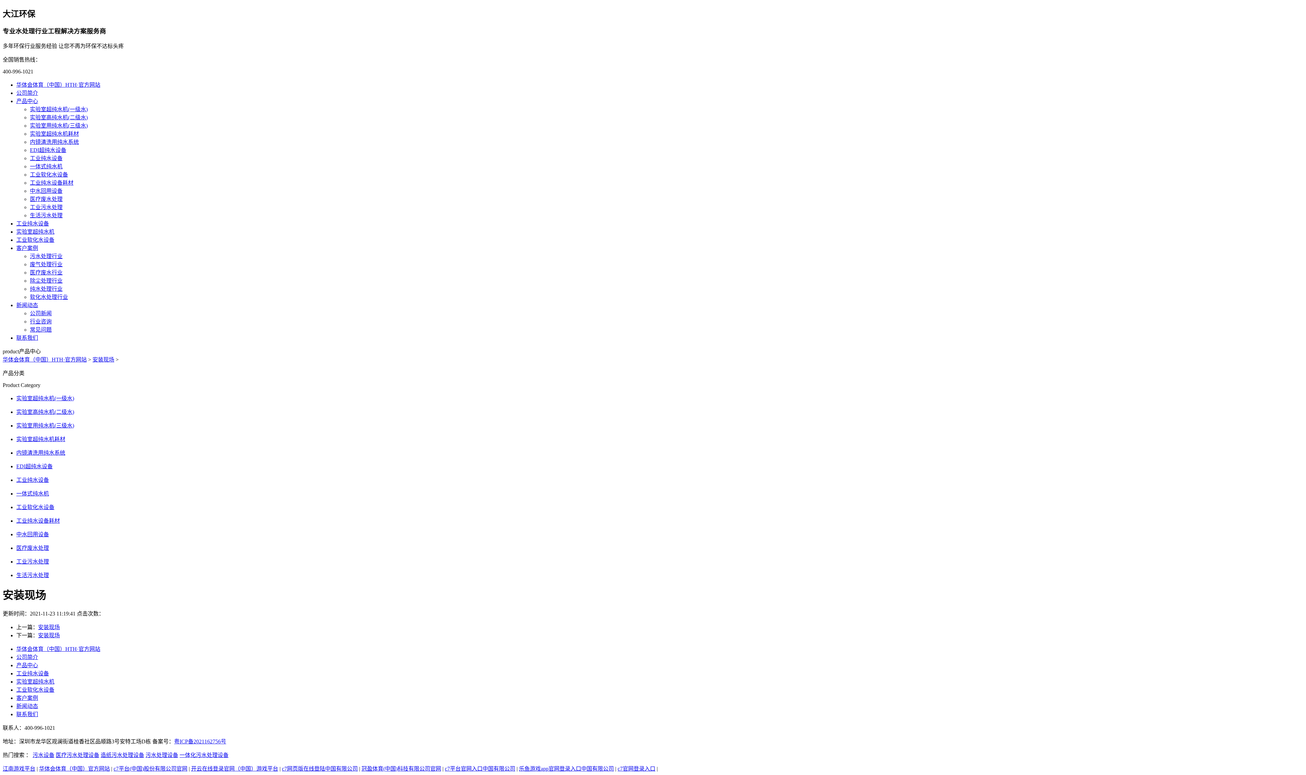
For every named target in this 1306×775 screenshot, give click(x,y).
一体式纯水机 (46, 166)
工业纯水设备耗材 (51, 183)
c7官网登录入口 (636, 769)
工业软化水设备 (49, 175)
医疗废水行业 (46, 272)
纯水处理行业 (46, 289)
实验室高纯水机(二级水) (59, 117)
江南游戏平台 (19, 769)
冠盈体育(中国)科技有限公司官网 (401, 769)
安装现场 (103, 360)
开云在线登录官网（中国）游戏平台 (234, 769)
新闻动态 (27, 305)
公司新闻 (41, 313)
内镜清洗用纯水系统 (54, 142)
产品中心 (27, 101)
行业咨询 (41, 321)
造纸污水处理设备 (122, 755)
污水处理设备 (162, 755)
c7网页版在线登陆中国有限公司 (320, 769)
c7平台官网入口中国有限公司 (480, 769)
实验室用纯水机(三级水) (59, 126)
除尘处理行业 (46, 281)
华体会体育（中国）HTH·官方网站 (58, 85)
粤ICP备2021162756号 (200, 741)
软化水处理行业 (49, 297)
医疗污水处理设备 (77, 755)
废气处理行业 (46, 264)
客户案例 (27, 248)
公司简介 (27, 93)
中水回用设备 (46, 191)
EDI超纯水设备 (48, 150)
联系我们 (27, 338)
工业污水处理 (46, 207)
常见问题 (41, 330)
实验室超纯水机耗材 (54, 134)
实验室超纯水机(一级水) (59, 109)
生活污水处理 (46, 215)
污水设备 (43, 755)
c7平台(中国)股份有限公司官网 (150, 769)
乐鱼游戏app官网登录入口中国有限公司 (566, 769)
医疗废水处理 (46, 199)
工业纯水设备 (46, 158)
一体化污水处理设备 (204, 755)
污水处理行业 (46, 256)
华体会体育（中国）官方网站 (74, 769)
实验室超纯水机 (35, 232)
